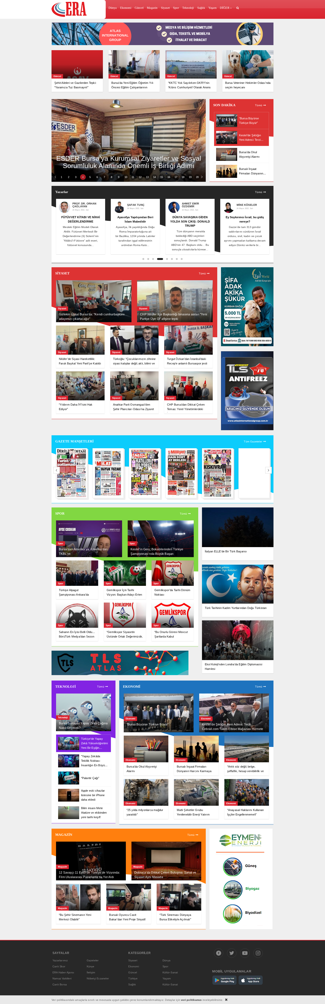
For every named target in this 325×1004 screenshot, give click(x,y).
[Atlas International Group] (162, 44)
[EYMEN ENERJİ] (241, 928)
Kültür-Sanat (170, 972)
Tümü (258, 105)
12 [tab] (140, 177)
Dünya (166, 960)
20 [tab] (197, 177)
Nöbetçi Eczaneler (98, 978)
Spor (165, 966)
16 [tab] (168, 177)
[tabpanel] (129, 140)
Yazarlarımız (60, 960)
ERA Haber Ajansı (63, 972)
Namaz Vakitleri (61, 978)
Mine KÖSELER (194, 204)
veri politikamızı (191, 999)
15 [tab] (161, 177)
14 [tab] (154, 177)
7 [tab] (104, 177)
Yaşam (166, 978)
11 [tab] (133, 177)
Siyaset (132, 960)
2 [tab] (68, 177)
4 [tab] (83, 177)
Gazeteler (93, 960)
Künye (90, 966)
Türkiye (132, 978)
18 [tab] (183, 177)
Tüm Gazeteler (253, 441)
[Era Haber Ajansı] (77, 9)
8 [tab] (111, 177)
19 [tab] (190, 177)
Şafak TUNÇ (83, 204)
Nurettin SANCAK (252, 204)
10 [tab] (126, 177)
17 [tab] (176, 177)
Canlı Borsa (59, 984)
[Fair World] (247, 345)
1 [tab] (61, 177)
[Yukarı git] (317, 996)
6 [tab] (97, 177)
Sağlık (132, 984)
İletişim (91, 972)
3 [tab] (75, 177)
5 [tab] (90, 177)
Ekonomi (133, 966)
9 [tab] (118, 177)
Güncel (132, 972)
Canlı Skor (58, 966)
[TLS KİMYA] (120, 674)
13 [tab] (147, 177)
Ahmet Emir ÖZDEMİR (138, 205)
